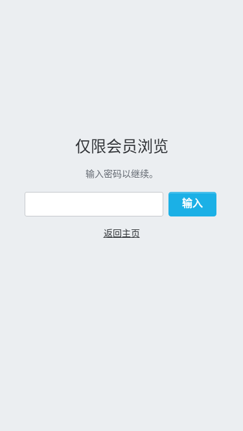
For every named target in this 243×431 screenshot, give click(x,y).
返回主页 (122, 233)
